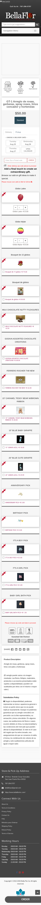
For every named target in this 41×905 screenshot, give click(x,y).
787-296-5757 (25, 6)
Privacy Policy (6, 811)
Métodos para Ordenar (9, 822)
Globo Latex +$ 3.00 (20, 211)
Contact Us (5, 815)
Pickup (18, 132)
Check (31, 160)
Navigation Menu (10, 31)
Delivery (8, 132)
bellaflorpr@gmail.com (13, 788)
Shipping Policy (7, 826)
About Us (5, 804)
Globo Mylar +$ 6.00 (20, 245)
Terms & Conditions (8, 808)
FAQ (3, 819)
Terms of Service (7, 833)
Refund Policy (6, 830)
